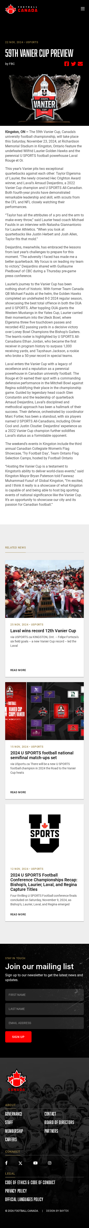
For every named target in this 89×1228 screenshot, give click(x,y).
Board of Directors (59, 1122)
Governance (13, 1113)
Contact (50, 1113)
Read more (18, 670)
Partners (51, 1131)
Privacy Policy (16, 1191)
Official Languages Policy (24, 1199)
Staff (9, 1122)
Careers (11, 1139)
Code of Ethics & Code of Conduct (30, 1182)
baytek (64, 1210)
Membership (14, 1131)
